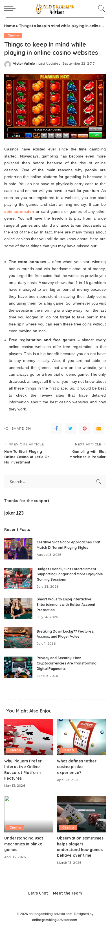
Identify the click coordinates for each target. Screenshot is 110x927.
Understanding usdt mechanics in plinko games (23, 844)
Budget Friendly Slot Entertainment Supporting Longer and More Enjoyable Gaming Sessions (70, 574)
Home (9, 26)
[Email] (98, 428)
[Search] (100, 8)
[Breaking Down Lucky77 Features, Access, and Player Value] (18, 637)
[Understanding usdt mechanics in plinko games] (28, 814)
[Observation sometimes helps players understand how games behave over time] (81, 814)
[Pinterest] (84, 428)
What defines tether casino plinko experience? (76, 766)
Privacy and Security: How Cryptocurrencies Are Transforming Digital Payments (66, 663)
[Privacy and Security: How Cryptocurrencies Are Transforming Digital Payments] (18, 667)
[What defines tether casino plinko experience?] (81, 737)
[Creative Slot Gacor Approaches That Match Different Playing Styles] (18, 548)
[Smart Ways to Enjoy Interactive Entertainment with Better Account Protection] (18, 608)
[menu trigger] (11, 8)
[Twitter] (70, 428)
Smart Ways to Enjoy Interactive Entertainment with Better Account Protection (66, 604)
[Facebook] (56, 428)
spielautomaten (19, 211)
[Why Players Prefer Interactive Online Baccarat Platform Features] (28, 737)
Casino (13, 35)
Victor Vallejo (24, 63)
